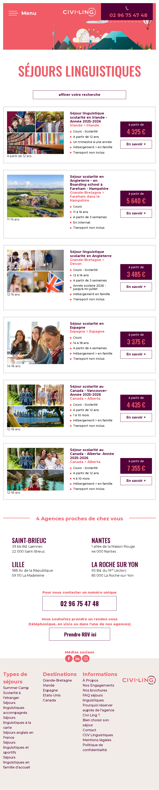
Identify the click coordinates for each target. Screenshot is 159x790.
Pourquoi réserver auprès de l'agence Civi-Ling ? (98, 710)
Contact (89, 730)
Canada (49, 700)
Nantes (101, 540)
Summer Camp (16, 688)
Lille (18, 564)
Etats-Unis (52, 695)
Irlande (48, 685)
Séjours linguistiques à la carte (17, 723)
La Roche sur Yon (115, 564)
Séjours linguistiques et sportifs (16, 747)
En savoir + (136, 144)
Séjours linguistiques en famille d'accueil (16, 762)
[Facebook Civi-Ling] (69, 658)
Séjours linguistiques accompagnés (15, 708)
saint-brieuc (29, 540)
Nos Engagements (98, 685)
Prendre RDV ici (79, 634)
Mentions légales (97, 740)
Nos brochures (95, 690)
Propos (90, 680)
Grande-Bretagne (57, 680)
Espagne (50, 690)
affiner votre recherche (79, 95)
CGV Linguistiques (98, 735)
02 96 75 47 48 (79, 603)
